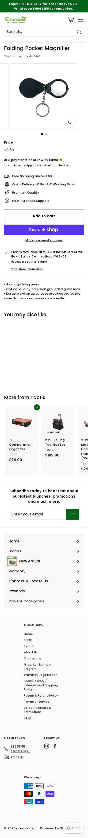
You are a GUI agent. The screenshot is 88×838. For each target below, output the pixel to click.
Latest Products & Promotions (37, 710)
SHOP (28, 640)
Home (28, 634)
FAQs (27, 718)
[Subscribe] (72, 514)
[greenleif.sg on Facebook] (55, 746)
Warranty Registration (40, 675)
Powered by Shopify (56, 828)
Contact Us (32, 658)
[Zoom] (70, 122)
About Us (31, 652)
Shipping (30, 165)
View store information (27, 269)
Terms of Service (36, 702)
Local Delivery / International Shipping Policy (41, 685)
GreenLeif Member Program (38, 667)
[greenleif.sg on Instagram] (46, 746)
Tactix (9, 56)
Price (8, 142)
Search (29, 646)
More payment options (44, 240)
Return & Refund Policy (41, 696)
